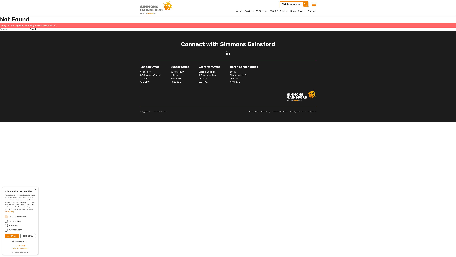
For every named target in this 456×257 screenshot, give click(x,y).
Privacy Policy (254, 112)
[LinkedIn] (228, 53)
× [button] (35, 189)
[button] (20, 241)
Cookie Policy (265, 112)
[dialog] (20, 221)
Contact (312, 11)
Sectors (284, 11)
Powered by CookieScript (20, 252)
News (293, 11)
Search (33, 29)
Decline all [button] (28, 236)
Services (249, 11)
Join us (301, 11)
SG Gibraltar (261, 11)
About (239, 11)
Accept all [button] (12, 236)
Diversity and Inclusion (298, 112)
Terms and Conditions (280, 112)
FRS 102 (274, 11)
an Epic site (312, 112)
